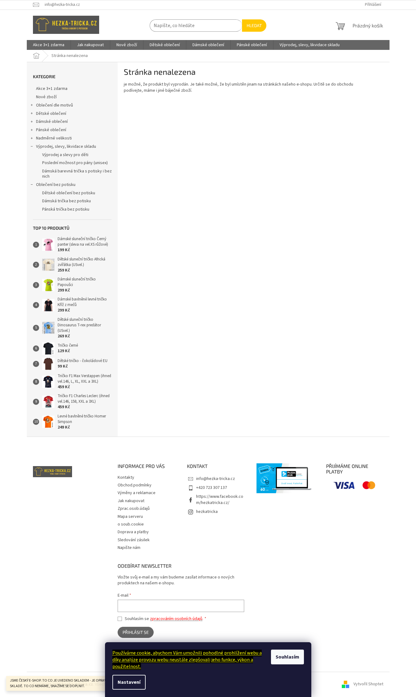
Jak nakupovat (131, 501)
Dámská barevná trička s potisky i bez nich (77, 173)
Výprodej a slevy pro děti (65, 155)
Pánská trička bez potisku (65, 209)
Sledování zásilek (134, 540)
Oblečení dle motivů (54, 105)
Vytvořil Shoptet (368, 684)
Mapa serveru (130, 517)
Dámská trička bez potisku (66, 201)
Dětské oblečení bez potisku (68, 193)
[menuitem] (49, 45)
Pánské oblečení (51, 130)
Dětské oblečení (51, 114)
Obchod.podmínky (134, 485)
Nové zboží (46, 97)
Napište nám (129, 548)
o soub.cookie (131, 524)
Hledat (254, 25)
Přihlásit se (136, 632)
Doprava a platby (133, 532)
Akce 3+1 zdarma (51, 89)
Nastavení (129, 682)
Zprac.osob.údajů (134, 509)
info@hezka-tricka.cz (215, 479)
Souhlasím (287, 657)
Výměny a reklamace (136, 493)
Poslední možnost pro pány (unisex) (75, 163)
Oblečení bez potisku (55, 185)
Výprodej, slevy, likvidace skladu (66, 146)
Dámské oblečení (52, 122)
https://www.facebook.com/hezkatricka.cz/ (219, 500)
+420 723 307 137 (211, 488)
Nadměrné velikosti (54, 138)
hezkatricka (207, 512)
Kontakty (126, 477)
